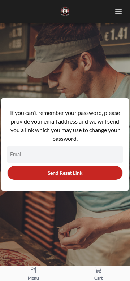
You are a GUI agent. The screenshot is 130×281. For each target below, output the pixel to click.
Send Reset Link (65, 173)
